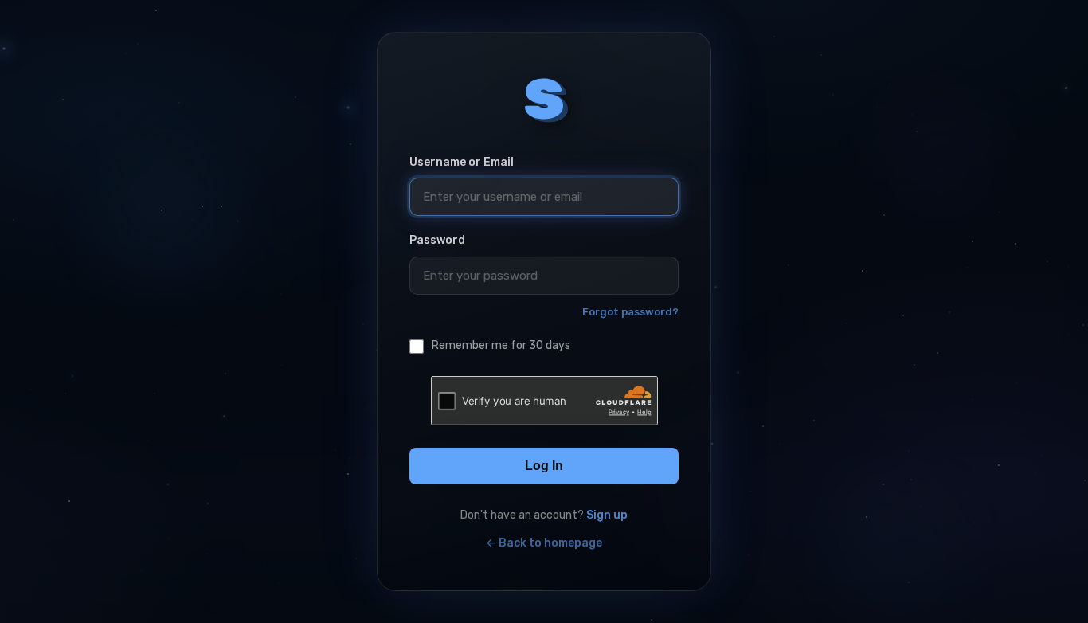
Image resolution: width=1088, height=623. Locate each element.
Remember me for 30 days (501, 345)
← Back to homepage (544, 543)
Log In (544, 465)
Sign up (607, 515)
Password (437, 240)
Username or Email (461, 162)
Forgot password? (630, 312)
